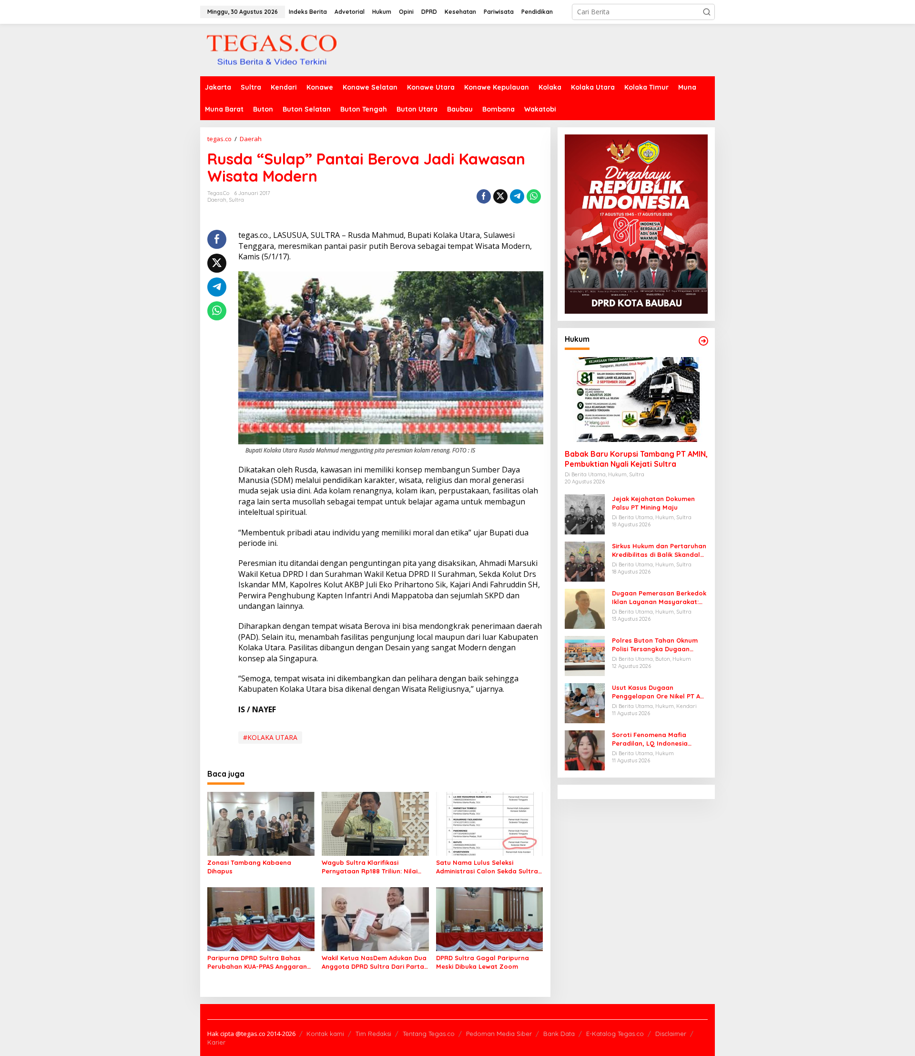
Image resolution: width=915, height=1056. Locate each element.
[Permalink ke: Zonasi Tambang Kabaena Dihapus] (261, 823)
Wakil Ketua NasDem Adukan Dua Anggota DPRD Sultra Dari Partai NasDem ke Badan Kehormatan (374, 962)
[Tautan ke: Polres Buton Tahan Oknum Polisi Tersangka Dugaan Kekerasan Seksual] (585, 655)
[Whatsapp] (534, 196)
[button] (707, 12)
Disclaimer (670, 1033)
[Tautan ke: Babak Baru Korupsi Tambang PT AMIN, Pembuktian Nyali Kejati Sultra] (636, 399)
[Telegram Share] (517, 196)
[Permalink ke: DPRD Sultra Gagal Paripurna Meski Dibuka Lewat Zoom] (489, 918)
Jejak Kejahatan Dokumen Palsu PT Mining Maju (653, 503)
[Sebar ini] (484, 196)
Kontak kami (325, 1033)
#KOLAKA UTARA (270, 737)
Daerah (216, 199)
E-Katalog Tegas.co (615, 1033)
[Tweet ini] (500, 196)
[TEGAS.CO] (271, 49)
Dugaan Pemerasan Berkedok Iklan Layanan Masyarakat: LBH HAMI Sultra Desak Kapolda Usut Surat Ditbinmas (659, 597)
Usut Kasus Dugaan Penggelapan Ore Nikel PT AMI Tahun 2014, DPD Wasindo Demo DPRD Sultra (659, 692)
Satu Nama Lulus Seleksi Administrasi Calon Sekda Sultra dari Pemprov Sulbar (487, 867)
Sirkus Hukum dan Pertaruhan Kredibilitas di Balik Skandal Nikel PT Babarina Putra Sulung (659, 550)
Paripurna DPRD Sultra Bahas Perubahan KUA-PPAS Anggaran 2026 (257, 962)
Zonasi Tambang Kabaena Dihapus (249, 867)
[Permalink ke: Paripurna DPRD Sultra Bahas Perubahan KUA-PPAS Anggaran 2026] (261, 918)
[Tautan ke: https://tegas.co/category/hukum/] (703, 341)
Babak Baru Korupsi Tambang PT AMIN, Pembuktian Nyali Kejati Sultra (636, 459)
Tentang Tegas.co (429, 1033)
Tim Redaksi (373, 1033)
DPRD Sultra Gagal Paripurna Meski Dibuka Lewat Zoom (482, 962)
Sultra (236, 199)
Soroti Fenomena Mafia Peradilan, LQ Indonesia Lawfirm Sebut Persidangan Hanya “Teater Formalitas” (656, 739)
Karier (216, 1042)
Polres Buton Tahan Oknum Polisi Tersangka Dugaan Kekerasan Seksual (655, 644)
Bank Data (559, 1033)
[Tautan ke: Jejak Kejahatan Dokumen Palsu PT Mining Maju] (585, 513)
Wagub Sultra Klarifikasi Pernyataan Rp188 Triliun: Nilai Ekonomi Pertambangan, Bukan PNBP (371, 867)
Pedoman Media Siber (499, 1033)
